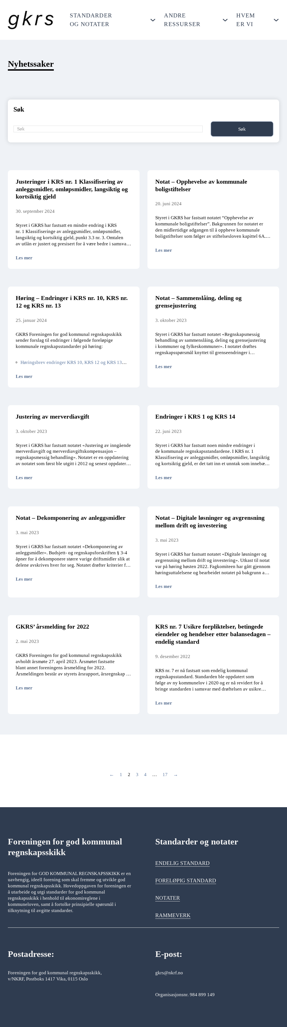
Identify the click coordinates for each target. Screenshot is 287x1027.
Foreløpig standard (185, 880)
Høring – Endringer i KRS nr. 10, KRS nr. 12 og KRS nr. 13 (72, 301)
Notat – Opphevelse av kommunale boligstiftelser (201, 185)
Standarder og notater (91, 19)
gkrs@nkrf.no (169, 972)
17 (165, 774)
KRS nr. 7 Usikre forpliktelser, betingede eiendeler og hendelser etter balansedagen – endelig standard (212, 634)
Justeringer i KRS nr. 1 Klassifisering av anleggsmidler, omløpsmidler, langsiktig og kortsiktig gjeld (72, 189)
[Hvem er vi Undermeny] (276, 20)
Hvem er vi (245, 19)
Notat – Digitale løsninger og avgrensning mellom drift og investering (210, 521)
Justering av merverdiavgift (52, 416)
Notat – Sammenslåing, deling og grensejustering (198, 301)
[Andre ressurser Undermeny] (225, 20)
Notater (167, 898)
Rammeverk (173, 915)
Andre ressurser (182, 19)
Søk (242, 129)
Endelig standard (182, 863)
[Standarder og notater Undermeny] (153, 20)
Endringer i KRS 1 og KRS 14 (195, 416)
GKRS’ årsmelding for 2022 (52, 626)
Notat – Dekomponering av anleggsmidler (71, 517)
